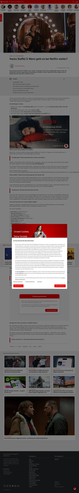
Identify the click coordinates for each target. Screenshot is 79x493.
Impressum (39, 281)
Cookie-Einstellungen (30, 281)
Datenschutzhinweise (18, 281)
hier (35, 247)
